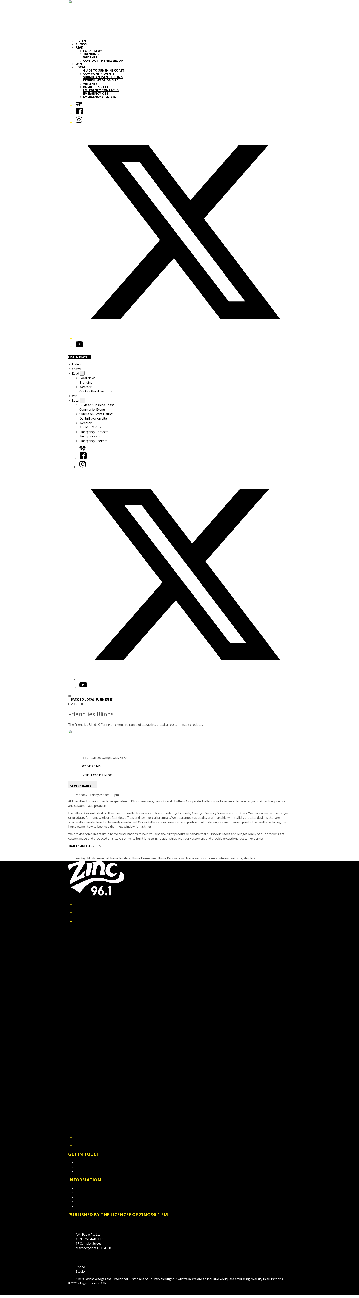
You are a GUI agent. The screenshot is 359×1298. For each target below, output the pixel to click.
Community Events (99, 74)
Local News (92, 51)
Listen (81, 41)
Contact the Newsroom (103, 61)
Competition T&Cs (88, 1193)
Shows (81, 44)
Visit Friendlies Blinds (97, 775)
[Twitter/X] (183, 338)
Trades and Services (84, 846)
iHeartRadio (83, 1293)
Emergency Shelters (99, 97)
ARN (78, 1289)
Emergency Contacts (101, 90)
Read (79, 47)
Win (79, 64)
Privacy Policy (85, 1188)
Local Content (85, 1206)
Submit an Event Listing (103, 77)
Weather (90, 57)
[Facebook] (79, 114)
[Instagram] (79, 122)
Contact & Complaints (91, 1162)
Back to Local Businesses (92, 699)
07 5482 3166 (91, 766)
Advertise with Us (88, 1167)
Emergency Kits (95, 93)
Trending (91, 54)
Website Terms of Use (91, 1202)
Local (81, 67)
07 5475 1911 (95, 1267)
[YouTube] (79, 347)
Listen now (77, 357)
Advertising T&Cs (88, 1197)
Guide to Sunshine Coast (103, 70)
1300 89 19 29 (95, 1271)
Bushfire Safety (95, 87)
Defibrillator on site (100, 80)
